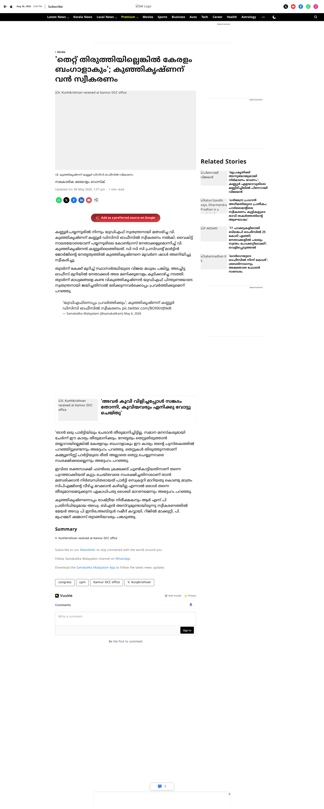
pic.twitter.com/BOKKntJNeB (146, 308)
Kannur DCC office (106, 582)
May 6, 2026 (132, 314)
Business (178, 17)
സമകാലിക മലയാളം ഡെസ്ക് (80, 182)
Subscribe (55, 7)
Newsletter (88, 550)
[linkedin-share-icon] (81, 202)
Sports (162, 17)
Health (232, 17)
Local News (105, 17)
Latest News (56, 17)
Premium (128, 17)
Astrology (249, 17)
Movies (148, 17)
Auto (193, 17)
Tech (204, 17)
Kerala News (82, 17)
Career (217, 17)
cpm (82, 582)
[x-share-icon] (66, 202)
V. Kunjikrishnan (139, 582)
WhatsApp (123, 559)
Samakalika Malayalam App (95, 568)
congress (64, 582)
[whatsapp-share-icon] (59, 202)
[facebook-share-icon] (74, 202)
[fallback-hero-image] (214, 178)
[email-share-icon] (89, 202)
